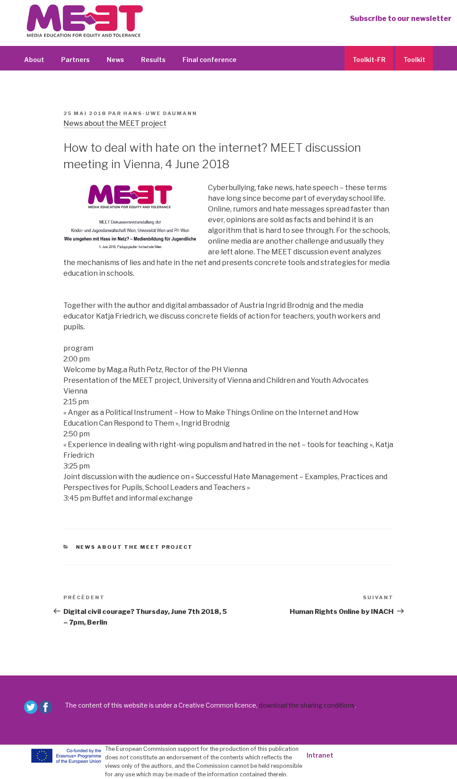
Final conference (210, 59)
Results (153, 59)
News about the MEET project (114, 123)
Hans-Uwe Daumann (160, 113)
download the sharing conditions (307, 705)
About (34, 59)
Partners (75, 59)
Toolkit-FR (369, 59)
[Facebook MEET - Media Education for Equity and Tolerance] (45, 707)
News (115, 59)
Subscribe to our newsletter (401, 18)
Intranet (320, 755)
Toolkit (414, 59)
